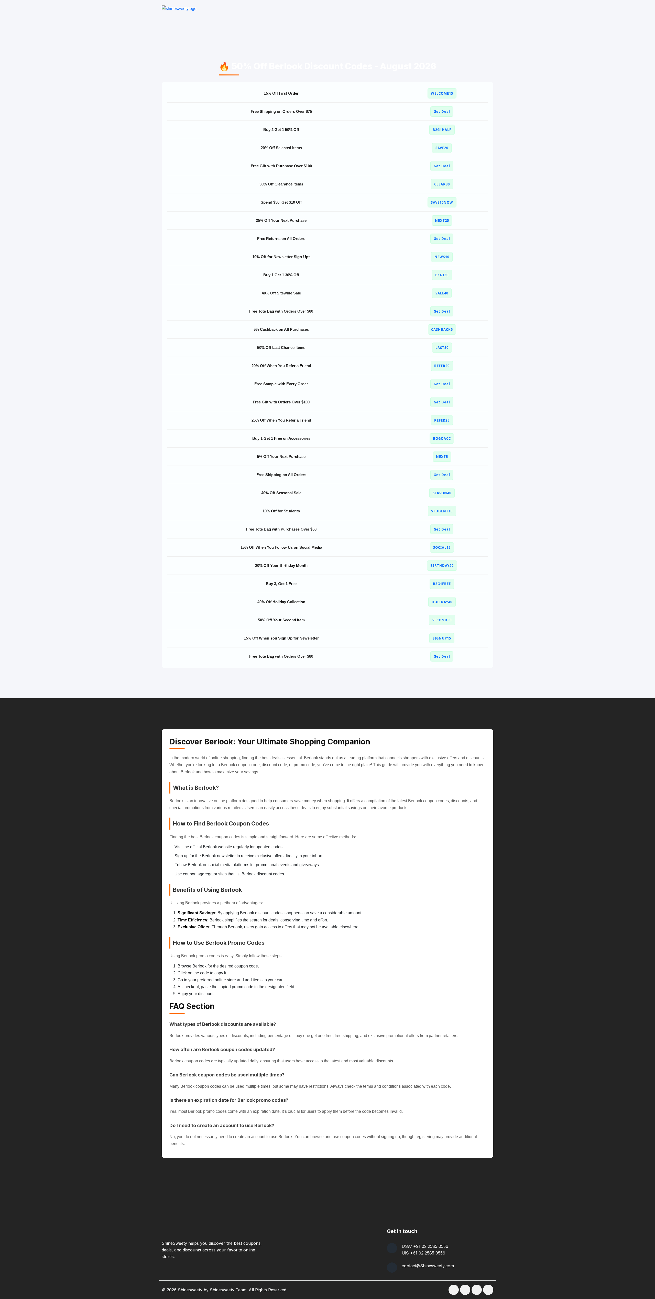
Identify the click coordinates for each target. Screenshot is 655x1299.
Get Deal (442, 111)
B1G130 (442, 275)
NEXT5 (442, 456)
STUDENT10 (442, 511)
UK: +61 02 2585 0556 (423, 1253)
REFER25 (442, 420)
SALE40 (441, 293)
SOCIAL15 (442, 547)
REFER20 (442, 366)
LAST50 (442, 347)
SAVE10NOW (442, 202)
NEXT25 (442, 220)
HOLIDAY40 (442, 602)
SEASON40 (442, 493)
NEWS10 (441, 257)
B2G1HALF (442, 129)
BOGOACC (442, 438)
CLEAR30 (442, 184)
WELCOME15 (442, 93)
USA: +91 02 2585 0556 (425, 1246)
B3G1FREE (442, 583)
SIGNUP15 (442, 638)
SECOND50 (442, 620)
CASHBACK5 (442, 329)
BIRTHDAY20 (442, 565)
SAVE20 (441, 148)
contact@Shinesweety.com (428, 1265)
